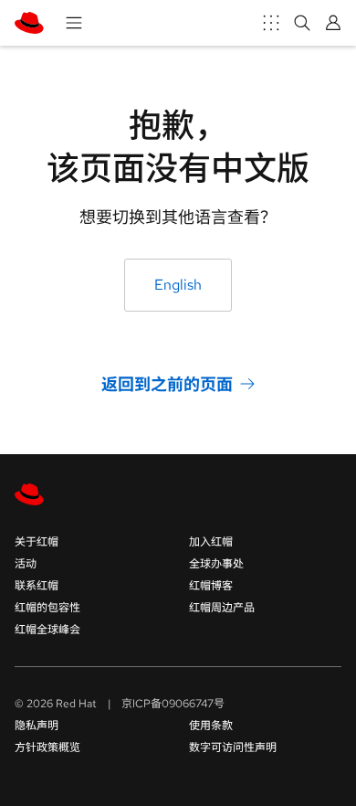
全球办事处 (216, 564)
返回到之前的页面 (167, 383)
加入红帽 (211, 542)
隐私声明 (36, 725)
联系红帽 (36, 585)
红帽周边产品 (222, 607)
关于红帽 (36, 542)
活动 (26, 564)
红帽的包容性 (47, 607)
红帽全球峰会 (47, 629)
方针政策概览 (47, 747)
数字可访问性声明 (233, 747)
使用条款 (211, 725)
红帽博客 (211, 585)
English (178, 284)
